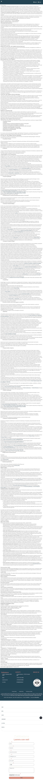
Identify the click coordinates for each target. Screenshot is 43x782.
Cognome (11, 746)
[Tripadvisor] (34, 677)
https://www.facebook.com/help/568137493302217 (14, 441)
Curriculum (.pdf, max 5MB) (14, 773)
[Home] (2, 705)
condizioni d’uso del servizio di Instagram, (16, 277)
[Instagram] (38, 674)
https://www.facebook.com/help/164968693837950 (13, 439)
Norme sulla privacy (27, 387)
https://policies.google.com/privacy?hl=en (10, 190)
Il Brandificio (37, 697)
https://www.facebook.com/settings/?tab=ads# (14, 450)
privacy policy (11, 173)
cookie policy (16, 173)
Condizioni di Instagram (37, 263)
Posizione (11, 763)
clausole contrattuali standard (26, 230)
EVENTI (3, 715)
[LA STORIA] (2, 721)
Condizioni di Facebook (28, 263)
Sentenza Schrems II (19, 479)
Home (2, 707)
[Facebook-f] (34, 674)
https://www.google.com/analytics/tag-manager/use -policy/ (14, 191)
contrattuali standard (25, 168)
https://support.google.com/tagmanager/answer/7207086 (15, 193)
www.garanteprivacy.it (36, 563)
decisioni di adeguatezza (13, 169)
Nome (10, 741)
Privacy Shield (7, 166)
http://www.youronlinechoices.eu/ (9, 447)
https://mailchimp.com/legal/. (10, 333)
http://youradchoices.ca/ (8, 446)
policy (17, 213)
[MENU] (2, 709)
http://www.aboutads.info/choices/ (20, 445)
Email (10, 754)
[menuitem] (35, 2)
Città (10, 758)
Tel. (10, 750)
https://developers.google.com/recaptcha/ (13, 386)
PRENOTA (3, 727)
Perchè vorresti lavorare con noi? (15, 766)
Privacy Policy (16, 288)
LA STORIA (3, 723)
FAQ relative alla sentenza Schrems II (20, 485)
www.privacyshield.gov (28, 486)
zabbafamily (4, 719)
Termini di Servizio (35, 387)
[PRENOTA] (2, 725)
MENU (2, 711)
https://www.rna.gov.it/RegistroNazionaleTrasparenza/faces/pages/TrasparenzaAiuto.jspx (25, 695)
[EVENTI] (2, 713)
